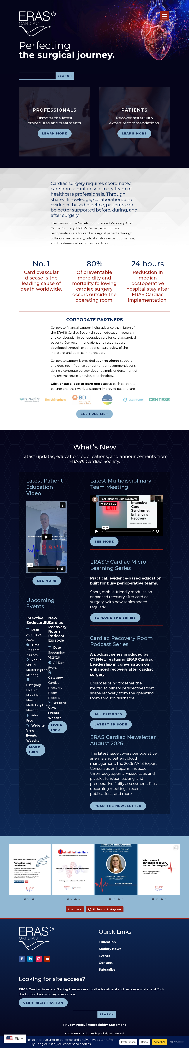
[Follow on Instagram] (39, 959)
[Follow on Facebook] (22, 959)
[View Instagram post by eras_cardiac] (47, 892)
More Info (34, 750)
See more (46, 580)
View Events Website (32, 735)
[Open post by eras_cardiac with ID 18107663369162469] (30, 870)
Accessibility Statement (107, 1025)
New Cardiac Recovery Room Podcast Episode (57, 629)
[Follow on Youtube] (47, 959)
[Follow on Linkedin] (30, 959)
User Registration (43, 1002)
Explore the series (115, 617)
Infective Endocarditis (38, 620)
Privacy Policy (74, 1025)
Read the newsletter (118, 806)
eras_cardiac (29, 847)
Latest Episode (110, 724)
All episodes (108, 714)
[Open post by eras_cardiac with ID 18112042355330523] (159, 870)
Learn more (54, 133)
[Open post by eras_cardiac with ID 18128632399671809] (116, 870)
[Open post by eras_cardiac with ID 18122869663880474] (73, 870)
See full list (94, 414)
